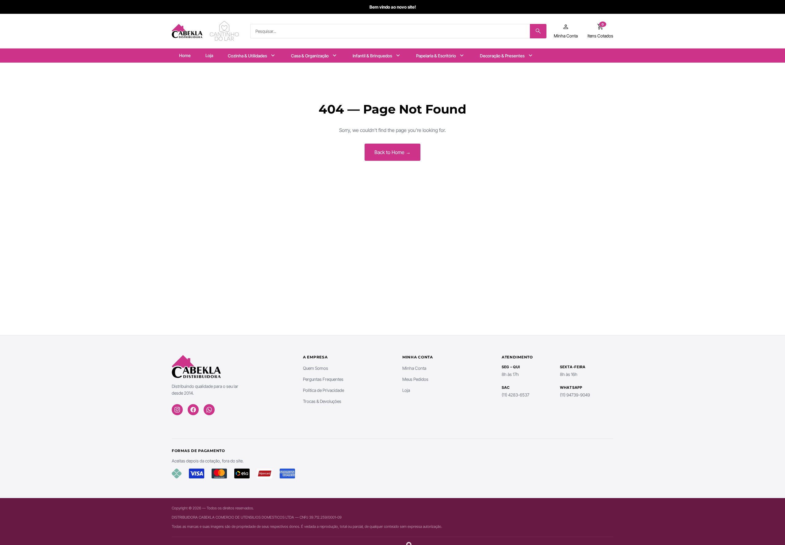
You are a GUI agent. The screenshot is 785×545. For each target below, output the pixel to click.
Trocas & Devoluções (322, 401)
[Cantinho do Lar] (225, 31)
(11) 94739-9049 (575, 394)
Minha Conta (414, 368)
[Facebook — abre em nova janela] (193, 409)
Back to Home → (392, 152)
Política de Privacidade (323, 390)
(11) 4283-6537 (515, 394)
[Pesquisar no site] (538, 31)
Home (185, 55)
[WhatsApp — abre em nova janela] (209, 409)
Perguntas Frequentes (323, 379)
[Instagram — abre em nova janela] (177, 409)
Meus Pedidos (415, 379)
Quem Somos (315, 368)
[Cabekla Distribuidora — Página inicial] (187, 31)
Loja (209, 55)
